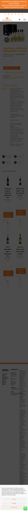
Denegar (14, 503)
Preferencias (14, 507)
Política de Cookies (12, 494)
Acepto (14, 499)
